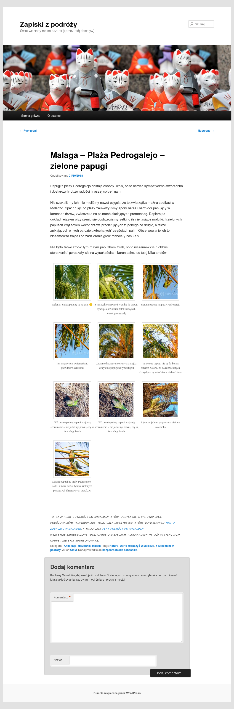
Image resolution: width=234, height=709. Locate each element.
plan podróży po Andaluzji (123, 528)
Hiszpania (84, 546)
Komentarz (62, 597)
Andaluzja (70, 546)
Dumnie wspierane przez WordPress (117, 693)
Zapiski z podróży (48, 24)
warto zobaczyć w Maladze (137, 546)
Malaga (96, 546)
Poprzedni (28, 130)
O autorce (54, 115)
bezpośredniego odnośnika (119, 550)
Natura (113, 546)
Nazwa (57, 660)
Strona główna (30, 115)
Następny (206, 130)
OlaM (73, 550)
